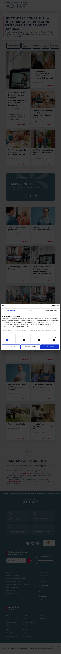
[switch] (23, 340)
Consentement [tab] (11, 310)
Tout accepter (50, 346)
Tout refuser (11, 346)
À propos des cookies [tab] (50, 310)
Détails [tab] (30, 310)
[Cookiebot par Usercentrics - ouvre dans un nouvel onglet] (52, 306)
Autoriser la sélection (30, 346)
